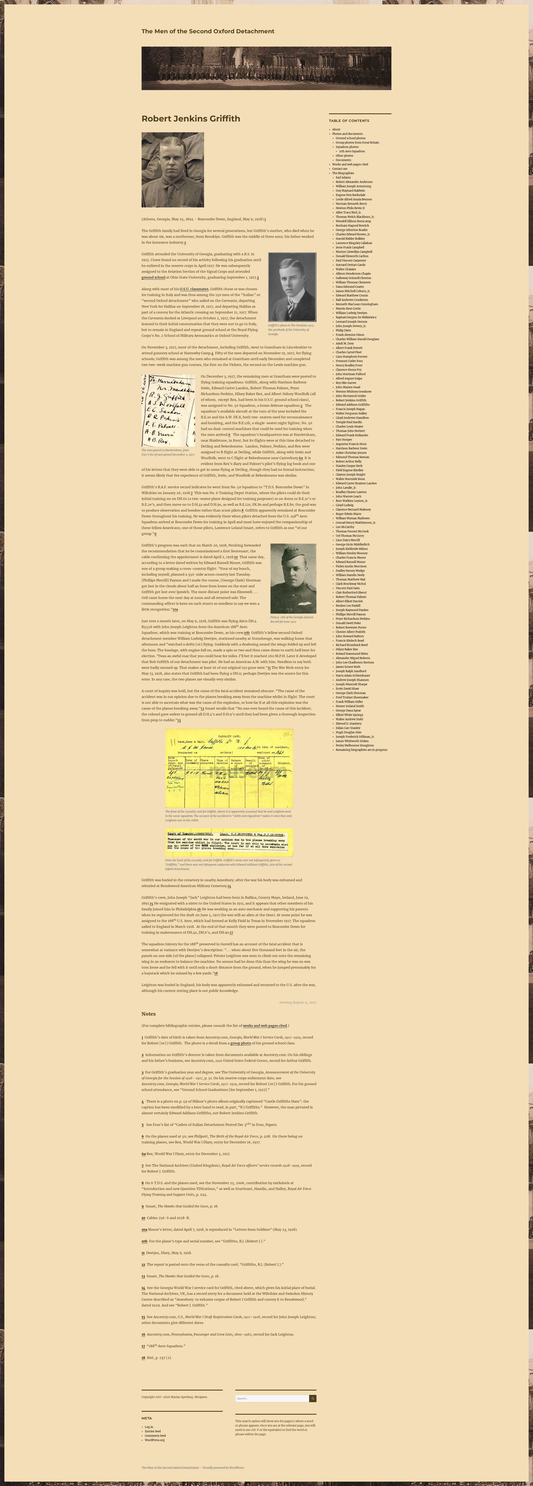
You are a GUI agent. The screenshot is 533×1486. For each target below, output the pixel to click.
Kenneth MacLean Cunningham (357, 304)
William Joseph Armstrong (353, 186)
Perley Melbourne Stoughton (355, 745)
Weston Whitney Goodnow (353, 391)
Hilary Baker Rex (347, 649)
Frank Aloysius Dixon (350, 335)
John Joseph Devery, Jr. (351, 326)
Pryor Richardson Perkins (353, 619)
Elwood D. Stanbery (348, 723)
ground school (153, 277)
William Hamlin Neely (350, 575)
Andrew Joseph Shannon (352, 680)
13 (179, 720)
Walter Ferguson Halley (351, 413)
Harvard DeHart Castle (350, 265)
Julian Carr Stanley (348, 728)
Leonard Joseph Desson (351, 321)
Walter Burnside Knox (350, 479)
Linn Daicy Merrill (348, 540)
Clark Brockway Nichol (351, 584)
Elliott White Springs (349, 715)
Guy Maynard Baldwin (350, 190)
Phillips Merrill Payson (351, 614)
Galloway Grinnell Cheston (353, 278)
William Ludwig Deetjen (351, 313)
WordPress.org (155, 1440)
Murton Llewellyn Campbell (354, 252)
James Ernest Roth (348, 667)
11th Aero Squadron (352, 151)
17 (231, 932)
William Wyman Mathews (353, 518)
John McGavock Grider (351, 396)
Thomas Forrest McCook (352, 531)
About (336, 129)
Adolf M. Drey (345, 343)
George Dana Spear (348, 710)
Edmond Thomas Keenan (352, 457)
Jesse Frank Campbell (350, 247)
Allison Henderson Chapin (353, 273)
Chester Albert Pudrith (350, 632)
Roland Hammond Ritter (352, 654)
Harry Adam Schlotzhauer (353, 675)
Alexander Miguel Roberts (353, 658)
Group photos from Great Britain (357, 142)
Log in (149, 1427)
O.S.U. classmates (194, 289)
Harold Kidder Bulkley (350, 238)
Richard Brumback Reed (352, 645)
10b (247, 633)
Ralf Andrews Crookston (352, 300)
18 (216, 973)
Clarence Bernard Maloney (353, 509)
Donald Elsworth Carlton (352, 256)
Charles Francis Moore (351, 557)
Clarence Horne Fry (348, 370)
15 (151, 903)
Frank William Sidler (349, 702)
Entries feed (153, 1431)
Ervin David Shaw (347, 688)
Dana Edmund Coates (350, 287)
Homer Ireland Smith (350, 706)
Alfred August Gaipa (349, 378)
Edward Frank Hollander (352, 435)
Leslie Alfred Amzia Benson (354, 199)
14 (229, 886)
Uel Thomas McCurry (350, 536)
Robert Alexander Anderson (354, 182)
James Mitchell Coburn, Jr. (353, 291)
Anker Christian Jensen (351, 453)
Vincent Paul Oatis (348, 588)
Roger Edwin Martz (348, 514)
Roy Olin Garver (346, 383)
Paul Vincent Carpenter (351, 260)
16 (199, 909)
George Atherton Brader (352, 230)
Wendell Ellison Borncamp (353, 221)
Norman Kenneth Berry (351, 204)
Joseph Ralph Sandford (351, 671)
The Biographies (343, 173)
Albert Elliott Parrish (349, 601)
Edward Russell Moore (350, 562)
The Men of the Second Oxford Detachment (208, 31)
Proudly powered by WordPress (223, 1468)
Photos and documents (347, 134)
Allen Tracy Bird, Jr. (348, 212)
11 (269, 668)
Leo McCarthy (345, 527)
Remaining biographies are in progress (361, 750)
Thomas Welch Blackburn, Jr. (355, 217)
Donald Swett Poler (348, 623)
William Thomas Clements (353, 282)
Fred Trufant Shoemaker (352, 697)
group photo (240, 1043)
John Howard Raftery (350, 636)
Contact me (339, 169)
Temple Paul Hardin (349, 422)
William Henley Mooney (351, 553)
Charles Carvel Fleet (349, 352)
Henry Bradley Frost (349, 365)
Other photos (344, 155)
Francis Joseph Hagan (350, 409)
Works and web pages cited (350, 164)
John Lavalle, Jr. (346, 488)
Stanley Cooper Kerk (349, 466)
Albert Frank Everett (349, 348)
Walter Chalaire (346, 269)
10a (175, 609)
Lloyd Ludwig (345, 505)
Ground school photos (351, 138)
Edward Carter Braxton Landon (356, 483)
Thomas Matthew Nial (350, 579)
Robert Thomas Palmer (351, 597)
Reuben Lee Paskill (348, 605)
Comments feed (155, 1436)
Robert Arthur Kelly (348, 461)
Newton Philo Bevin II (350, 208)
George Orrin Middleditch (353, 544)
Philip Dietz (343, 330)
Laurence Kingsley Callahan (354, 243)
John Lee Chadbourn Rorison (355, 662)
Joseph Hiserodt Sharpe (351, 684)
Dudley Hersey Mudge (350, 571)
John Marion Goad (348, 387)
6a (301, 458)
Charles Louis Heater (349, 426)
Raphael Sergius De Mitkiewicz (356, 317)
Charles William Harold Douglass (357, 339)
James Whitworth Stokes (352, 741)
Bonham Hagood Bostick (352, 225)
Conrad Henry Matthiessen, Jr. (356, 522)
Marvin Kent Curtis (348, 308)
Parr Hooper (344, 439)
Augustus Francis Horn (351, 444)
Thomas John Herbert (350, 431)
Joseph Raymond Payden (352, 610)
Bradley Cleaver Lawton (351, 492)
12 (202, 708)
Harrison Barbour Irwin (351, 448)
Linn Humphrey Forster (351, 356)
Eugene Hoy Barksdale (350, 195)
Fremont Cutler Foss (349, 361)
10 (236, 557)
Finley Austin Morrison (351, 566)
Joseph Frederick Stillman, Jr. (355, 737)
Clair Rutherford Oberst (351, 592)
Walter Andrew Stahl (349, 719)
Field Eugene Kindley (349, 470)
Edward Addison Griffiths (353, 405)
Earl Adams (343, 177)
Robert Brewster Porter (351, 627)
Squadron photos (347, 147)
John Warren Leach (348, 496)
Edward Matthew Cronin (352, 295)
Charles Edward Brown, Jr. (353, 234)
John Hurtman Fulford (351, 374)
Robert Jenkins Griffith (351, 400)
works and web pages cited (265, 1026)
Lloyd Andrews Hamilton (352, 418)
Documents (343, 160)
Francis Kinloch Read (350, 640)
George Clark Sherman (351, 693)
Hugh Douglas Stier (349, 732)
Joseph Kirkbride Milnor (352, 549)
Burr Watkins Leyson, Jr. (352, 501)
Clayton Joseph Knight (350, 474)
